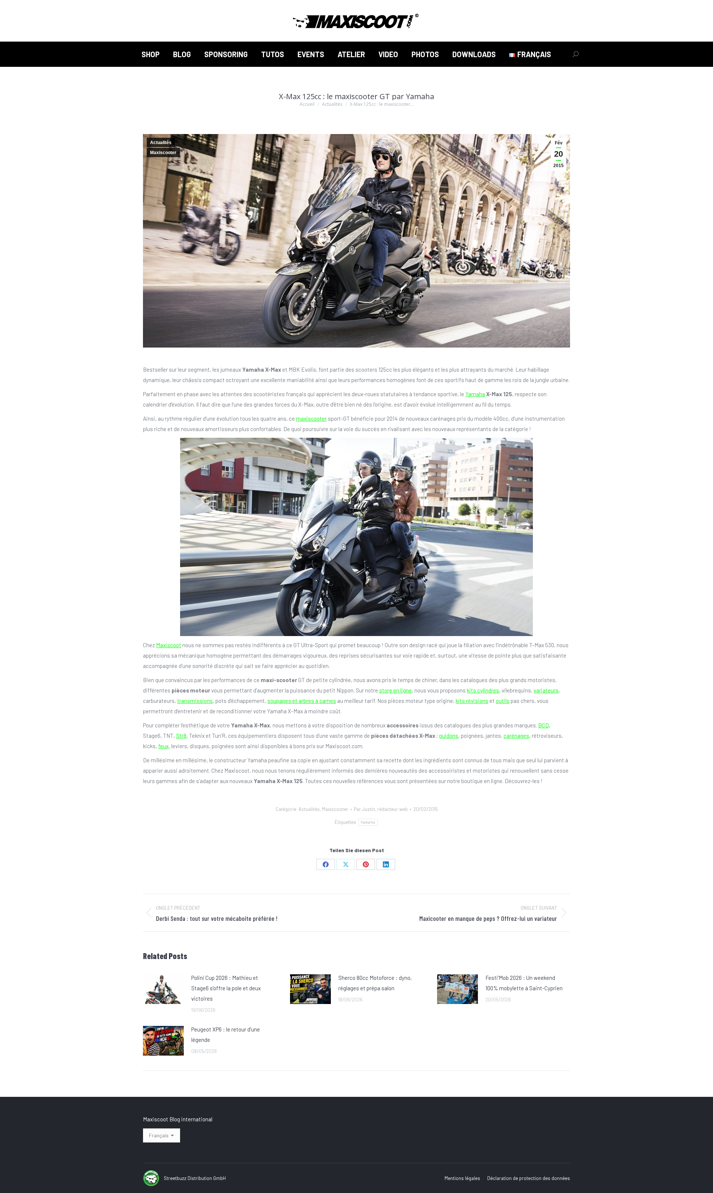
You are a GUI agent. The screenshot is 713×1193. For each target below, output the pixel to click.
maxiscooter (311, 418)
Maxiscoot (168, 645)
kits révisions (472, 700)
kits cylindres (483, 690)
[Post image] (163, 989)
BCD (543, 725)
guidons (448, 735)
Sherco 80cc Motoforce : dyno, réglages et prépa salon (375, 982)
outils (502, 700)
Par (381, 809)
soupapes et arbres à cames (301, 700)
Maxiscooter (163, 152)
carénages (516, 735)
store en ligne (395, 690)
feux (163, 746)
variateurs (546, 690)
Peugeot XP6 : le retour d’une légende (225, 1034)
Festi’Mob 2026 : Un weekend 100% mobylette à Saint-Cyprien (524, 982)
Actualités (161, 142)
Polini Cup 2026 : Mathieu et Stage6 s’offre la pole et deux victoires (226, 988)
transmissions (195, 700)
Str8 (181, 735)
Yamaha (475, 394)
